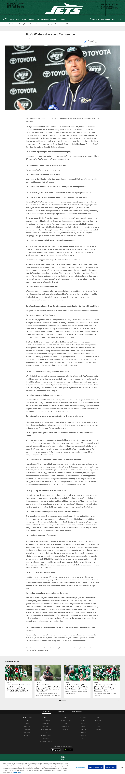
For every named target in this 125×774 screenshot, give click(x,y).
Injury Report (83, 735)
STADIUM (66, 717)
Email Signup (27, 732)
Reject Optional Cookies (95, 767)
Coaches (83, 726)
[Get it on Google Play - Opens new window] (68, 750)
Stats (83, 738)
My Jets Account (46, 720)
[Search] (90, 19)
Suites (45, 732)
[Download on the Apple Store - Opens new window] (56, 750)
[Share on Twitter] (89, 42)
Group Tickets (45, 726)
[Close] (122, 767)
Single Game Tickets (46, 729)
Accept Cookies (110, 767)
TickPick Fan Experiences (46, 741)
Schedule (83, 723)
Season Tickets (45, 723)
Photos (98, 726)
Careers (27, 723)
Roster (83, 720)
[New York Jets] (62, 758)
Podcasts (98, 729)
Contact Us (27, 735)
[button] (60, 700)
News (98, 717)
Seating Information (66, 720)
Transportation (65, 729)
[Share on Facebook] (85, 42)
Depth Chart (83, 732)
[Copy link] (96, 41)
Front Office (83, 729)
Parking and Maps (65, 726)
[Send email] (92, 42)
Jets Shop (27, 729)
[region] (62, 767)
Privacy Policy (17, 772)
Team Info (83, 717)
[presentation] (119, 701)
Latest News (98, 720)
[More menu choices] (67, 19)
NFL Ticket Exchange (46, 735)
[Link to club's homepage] (5, 19)
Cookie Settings (80, 767)
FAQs (27, 720)
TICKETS (45, 717)
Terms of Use (27, 726)
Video (98, 723)
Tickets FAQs (46, 738)
